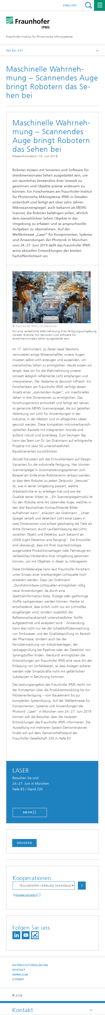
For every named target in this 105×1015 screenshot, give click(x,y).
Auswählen (82, 886)
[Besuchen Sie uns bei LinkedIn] (16, 935)
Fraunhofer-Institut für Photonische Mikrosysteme (39, 36)
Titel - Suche (88, 5)
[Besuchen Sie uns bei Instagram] (35, 935)
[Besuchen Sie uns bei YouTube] (26, 935)
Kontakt (18, 969)
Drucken (24, 843)
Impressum (20, 974)
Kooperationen (26, 895)
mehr (27, 812)
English (70, 5)
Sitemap (18, 979)
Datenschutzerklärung (30, 965)
